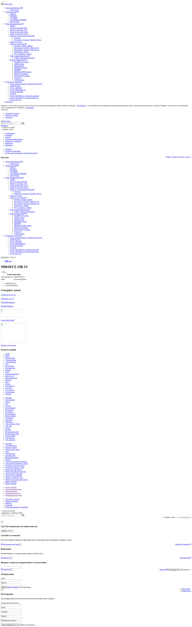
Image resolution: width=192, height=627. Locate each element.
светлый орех (10, 456)
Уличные (8, 398)
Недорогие (9, 418)
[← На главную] (8, 4)
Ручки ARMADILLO (18, 90)
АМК (7, 354)
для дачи (8, 426)
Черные (8, 430)
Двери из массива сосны (19, 34)
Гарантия (8, 117)
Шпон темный (10, 484)
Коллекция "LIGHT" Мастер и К (26, 48)
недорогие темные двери (14, 468)
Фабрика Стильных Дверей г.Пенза (27, 40)
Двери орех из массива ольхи (16, 480)
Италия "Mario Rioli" (17, 60)
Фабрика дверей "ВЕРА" (23, 46)
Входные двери (11, 491)
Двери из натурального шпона (21, 36)
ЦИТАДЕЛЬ (14, 22)
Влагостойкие (10, 416)
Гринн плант (10, 358)
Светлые (8, 388)
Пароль (3, 583)
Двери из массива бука (18, 28)
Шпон (7, 402)
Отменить (6, 558)
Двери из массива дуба (18, 30)
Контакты (9, 102)
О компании (10, 133)
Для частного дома (12, 424)
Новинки (8, 135)
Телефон (4, 612)
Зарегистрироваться (9, 625)
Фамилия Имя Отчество (10, 603)
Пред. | (170, 157)
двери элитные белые (13, 470)
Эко (6, 404)
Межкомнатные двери (13, 495)
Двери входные (11, 12)
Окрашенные (10, 414)
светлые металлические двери (16, 464)
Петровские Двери (21, 52)
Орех (7, 382)
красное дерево (11, 448)
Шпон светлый (11, 482)
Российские (9, 386)
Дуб (6, 364)
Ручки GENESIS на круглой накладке (24, 98)
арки (7, 452)
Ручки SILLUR (15, 100)
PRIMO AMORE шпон (22, 72)
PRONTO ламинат (21, 74)
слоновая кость (11, 446)
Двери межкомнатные (13, 24)
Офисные (9, 422)
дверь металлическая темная (16, 462)
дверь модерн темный (13, 476)
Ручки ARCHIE (16, 88)
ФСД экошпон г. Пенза (23, 54)
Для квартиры (10, 360)
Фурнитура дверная (12, 82)
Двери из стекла (16, 42)
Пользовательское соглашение (16, 507)
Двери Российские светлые (15, 472)
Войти (4, 587)
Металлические (11, 378)
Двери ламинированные (19, 56)
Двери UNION (10, 487)
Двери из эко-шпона (17, 44)
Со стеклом (9, 390)
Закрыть (5, 531)
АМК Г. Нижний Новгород (24, 58)
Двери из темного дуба (14, 478)
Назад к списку (178, 157)
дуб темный (9, 438)
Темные (8, 394)
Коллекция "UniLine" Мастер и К (26, 50)
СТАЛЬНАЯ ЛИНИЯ (18, 20)
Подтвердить (185, 558)
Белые (7, 428)
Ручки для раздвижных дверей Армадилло (26, 84)
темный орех (10, 454)
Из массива (9, 366)
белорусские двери (12, 450)
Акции (8, 137)
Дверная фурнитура (12, 493)
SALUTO (17, 78)
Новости (8, 503)
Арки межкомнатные (13, 8)
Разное (7, 384)
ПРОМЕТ (13, 16)
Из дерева (9, 412)
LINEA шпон (19, 64)
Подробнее (81, 106)
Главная (8, 149)
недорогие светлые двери (15, 466)
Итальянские (10, 368)
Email (3, 578)
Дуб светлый (10, 440)
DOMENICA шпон (21, 62)
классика (8, 444)
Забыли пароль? (13, 587)
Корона (8, 370)
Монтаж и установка (13, 141)
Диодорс (17, 38)
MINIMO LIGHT (20, 68)
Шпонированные (11, 458)
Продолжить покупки (10, 544)
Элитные (8, 420)
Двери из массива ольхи (19, 32)
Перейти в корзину (182, 544)
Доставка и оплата (12, 113)
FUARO (13, 94)
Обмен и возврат (11, 115)
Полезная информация (13, 139)
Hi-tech (8, 460)
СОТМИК (14, 18)
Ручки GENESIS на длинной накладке (24, 96)
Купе (7, 372)
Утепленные (10, 400)
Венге (7, 356)
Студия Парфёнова (184, 517)
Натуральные (10, 408)
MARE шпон (19, 66)
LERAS (13, 14)
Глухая (7, 406)
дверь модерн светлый (13, 474)
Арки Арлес (14, 10)
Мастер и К (9, 376)
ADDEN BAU (15, 86)
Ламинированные (12, 374)
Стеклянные (10, 392)
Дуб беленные (10, 362)
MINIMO (17, 70)
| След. (187, 157)
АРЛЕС (13, 26)
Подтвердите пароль (8, 620)
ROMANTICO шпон (22, 76)
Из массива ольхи (12, 432)
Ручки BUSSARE (16, 92)
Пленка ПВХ (10, 436)
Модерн (8, 380)
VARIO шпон (19, 80)
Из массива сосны (12, 434)
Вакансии (9, 143)
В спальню (9, 410)
